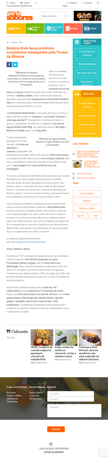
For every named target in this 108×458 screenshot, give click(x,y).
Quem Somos (36, 392)
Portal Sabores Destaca (87, 53)
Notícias (11, 392)
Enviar (56, 429)
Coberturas (12, 398)
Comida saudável (87, 133)
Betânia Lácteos (87, 208)
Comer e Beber (14, 395)
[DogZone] (87, 15)
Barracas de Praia (87, 72)
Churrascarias (87, 124)
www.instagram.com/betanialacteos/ (28, 241)
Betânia (87, 200)
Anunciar (34, 395)
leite (95, 215)
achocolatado (87, 193)
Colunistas (12, 401)
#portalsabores (54, 452)
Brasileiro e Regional (87, 83)
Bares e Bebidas (87, 63)
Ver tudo (10, 337)
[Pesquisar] (65, 16)
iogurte (80, 215)
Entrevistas (35, 398)
